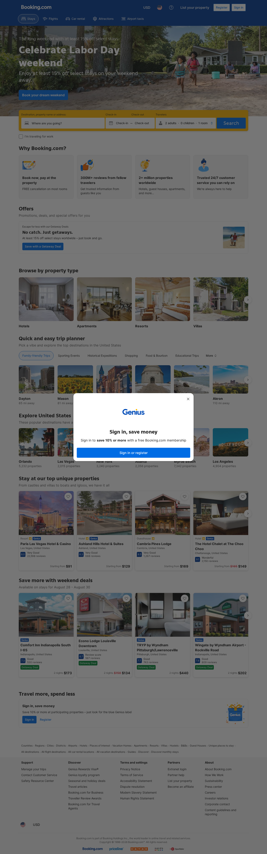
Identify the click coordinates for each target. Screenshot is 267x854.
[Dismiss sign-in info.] (188, 399)
